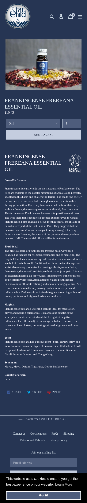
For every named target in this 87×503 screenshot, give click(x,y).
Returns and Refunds (32, 440)
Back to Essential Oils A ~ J (47, 419)
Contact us (19, 433)
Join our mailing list (43, 452)
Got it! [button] (43, 495)
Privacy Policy (58, 440)
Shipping (68, 433)
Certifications (38, 433)
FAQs (55, 433)
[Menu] (79, 16)
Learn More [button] (63, 484)
